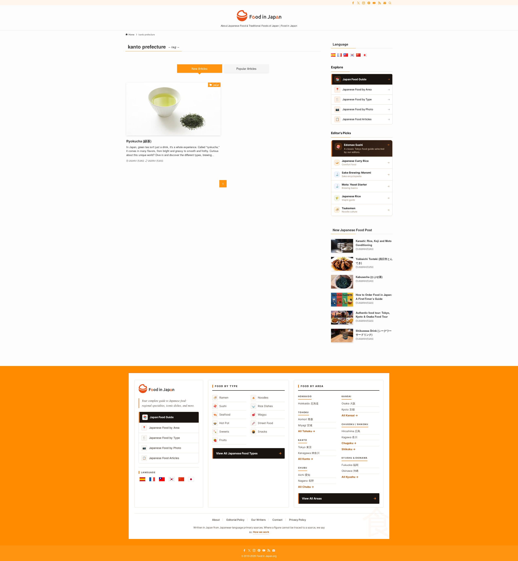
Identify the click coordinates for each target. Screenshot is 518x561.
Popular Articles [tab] (246, 69)
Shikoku (347, 449)
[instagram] (363, 3)
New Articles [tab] (199, 69)
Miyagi (305, 425)
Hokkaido (308, 403)
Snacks (259, 431)
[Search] (390, 3)
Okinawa (350, 470)
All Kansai (348, 415)
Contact (277, 519)
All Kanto (304, 458)
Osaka (348, 403)
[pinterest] (369, 3)
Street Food (262, 423)
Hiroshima (351, 431)
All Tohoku (305, 431)
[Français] (152, 479)
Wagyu (259, 414)
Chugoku (347, 443)
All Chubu (304, 486)
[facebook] (353, 3)
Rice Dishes (262, 406)
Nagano (306, 480)
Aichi (304, 474)
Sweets (221, 431)
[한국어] (171, 479)
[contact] (384, 3)
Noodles (260, 397)
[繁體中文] (162, 479)
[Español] (142, 479)
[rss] (379, 3)
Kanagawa (309, 453)
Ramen (220, 397)
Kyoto (348, 409)
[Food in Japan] (259, 15)
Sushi (219, 406)
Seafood (221, 414)
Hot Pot (221, 423)
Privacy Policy (297, 519)
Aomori (305, 419)
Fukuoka (350, 465)
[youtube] (374, 3)
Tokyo (305, 447)
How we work (261, 531)
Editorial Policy (235, 519)
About (216, 519)
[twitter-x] (358, 3)
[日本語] (191, 479)
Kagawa (349, 437)
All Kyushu (348, 476)
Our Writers (258, 519)
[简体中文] (181, 479)
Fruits (220, 440)
